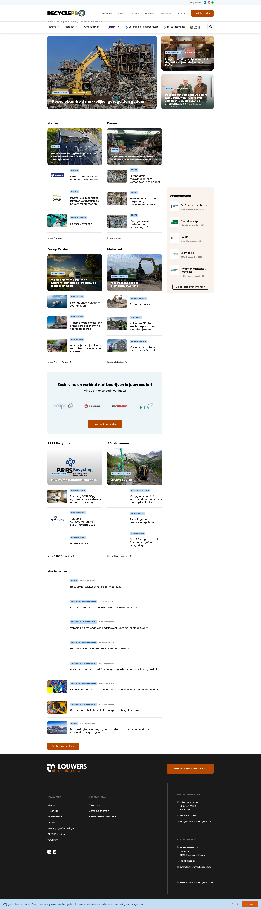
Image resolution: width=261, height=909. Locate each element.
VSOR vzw (52, 839)
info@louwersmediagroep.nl (195, 821)
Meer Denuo (114, 237)
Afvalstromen (91, 26)
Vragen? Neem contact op (188, 768)
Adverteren (150, 13)
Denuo (51, 822)
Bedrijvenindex (202, 13)
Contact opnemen (99, 810)
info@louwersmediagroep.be (196, 867)
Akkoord (249, 904)
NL (179, 13)
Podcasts (122, 13)
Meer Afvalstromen (118, 556)
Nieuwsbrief (166, 13)
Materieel (70, 26)
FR (183, 13)
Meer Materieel (115, 362)
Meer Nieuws (54, 237)
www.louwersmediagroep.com (197, 882)
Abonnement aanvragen (102, 816)
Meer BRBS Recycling (59, 556)
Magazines (107, 13)
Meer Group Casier (58, 362)
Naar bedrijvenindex (104, 423)
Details (236, 904)
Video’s (135, 13)
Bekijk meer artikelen (63, 746)
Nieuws (51, 26)
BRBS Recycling (175, 26)
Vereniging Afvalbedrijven (143, 26)
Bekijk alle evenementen (190, 286)
